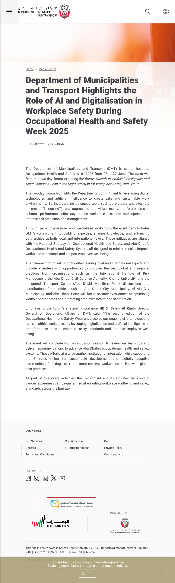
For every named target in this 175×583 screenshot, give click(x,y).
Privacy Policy (113, 447)
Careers (31, 447)
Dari (106, 441)
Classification (74, 441)
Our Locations (113, 454)
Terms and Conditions (40, 454)
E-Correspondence (77, 447)
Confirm (87, 573)
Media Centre (47, 69)
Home (30, 69)
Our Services (34, 441)
